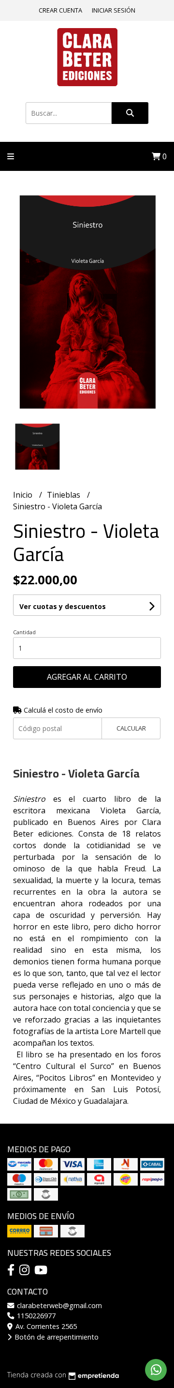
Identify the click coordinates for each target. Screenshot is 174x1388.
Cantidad (24, 632)
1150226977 (35, 1315)
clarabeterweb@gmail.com (58, 1305)
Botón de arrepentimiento (56, 1337)
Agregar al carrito (87, 676)
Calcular (131, 728)
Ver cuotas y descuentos (62, 606)
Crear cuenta (60, 10)
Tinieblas (64, 494)
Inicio (23, 494)
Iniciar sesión (113, 10)
